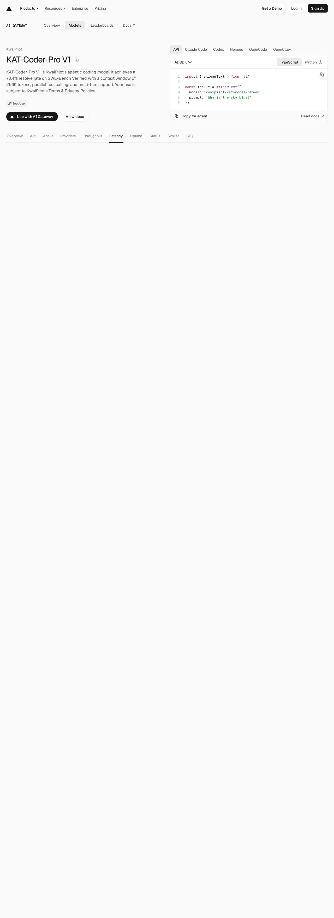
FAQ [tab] (189, 136)
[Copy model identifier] (77, 59)
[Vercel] (9, 8)
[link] (272, 8)
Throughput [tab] (92, 136)
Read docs (310, 116)
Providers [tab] (68, 136)
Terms (54, 91)
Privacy (72, 91)
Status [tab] (155, 136)
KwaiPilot (14, 49)
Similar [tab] (173, 136)
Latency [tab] (116, 136)
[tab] (176, 49)
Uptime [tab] (136, 136)
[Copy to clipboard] (322, 74)
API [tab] (33, 136)
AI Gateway (16, 26)
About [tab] (48, 136)
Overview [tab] (15, 136)
